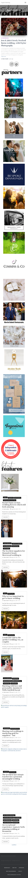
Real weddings (16, 546)
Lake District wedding (17, 543)
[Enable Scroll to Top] (25, 875)
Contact (20, 871)
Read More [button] (5, 517)
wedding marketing (15, 728)
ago (11, 58)
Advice (5, 593)
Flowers (5, 497)
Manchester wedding (8, 681)
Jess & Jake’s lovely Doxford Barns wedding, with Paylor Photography (13, 43)
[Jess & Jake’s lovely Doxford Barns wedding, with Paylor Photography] (14, 26)
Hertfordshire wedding (8, 817)
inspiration (11, 497)
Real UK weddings (7, 546)
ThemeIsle (19, 874)
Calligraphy (6, 771)
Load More (14, 844)
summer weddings (7, 822)
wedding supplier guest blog (10, 500)
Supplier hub (21, 867)
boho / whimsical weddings (9, 815)
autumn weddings (5, 38)
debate (5, 634)
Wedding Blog (7, 867)
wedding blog (17, 497)
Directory (14, 867)
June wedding (18, 817)
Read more (3, 56)
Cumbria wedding (7, 543)
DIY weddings (15, 678)
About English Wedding (11, 871)
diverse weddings (7, 678)
